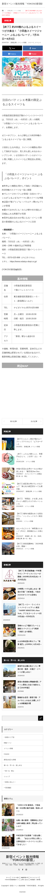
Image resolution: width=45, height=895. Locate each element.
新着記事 (14, 42)
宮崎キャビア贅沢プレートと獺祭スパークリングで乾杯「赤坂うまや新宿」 (29, 629)
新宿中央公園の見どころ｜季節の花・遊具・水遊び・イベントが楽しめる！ (29, 669)
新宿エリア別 (9, 737)
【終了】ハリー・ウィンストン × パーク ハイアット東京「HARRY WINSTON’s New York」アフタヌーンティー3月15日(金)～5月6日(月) (30, 610)
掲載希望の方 (24, 877)
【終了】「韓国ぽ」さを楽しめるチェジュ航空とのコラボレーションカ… (29, 501)
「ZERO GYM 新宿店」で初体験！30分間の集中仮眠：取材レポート (29, 808)
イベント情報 (21, 42)
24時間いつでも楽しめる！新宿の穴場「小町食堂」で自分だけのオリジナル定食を (29, 592)
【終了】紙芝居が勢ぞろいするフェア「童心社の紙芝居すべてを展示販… (29, 486)
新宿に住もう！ (10, 782)
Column (6, 754)
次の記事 (34, 421)
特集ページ (7, 743)
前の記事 (13, 421)
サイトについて (34, 877)
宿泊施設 (8, 788)
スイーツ (31, 42)
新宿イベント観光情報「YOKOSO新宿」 (22, 858)
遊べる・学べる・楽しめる (13, 765)
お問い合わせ (24, 879)
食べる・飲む (23, 476)
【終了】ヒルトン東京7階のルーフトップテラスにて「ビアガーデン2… (29, 441)
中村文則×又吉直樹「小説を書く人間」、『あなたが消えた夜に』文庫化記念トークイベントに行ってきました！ (29, 839)
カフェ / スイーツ (31, 474)
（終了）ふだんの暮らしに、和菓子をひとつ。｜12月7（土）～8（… (29, 456)
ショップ (7, 776)
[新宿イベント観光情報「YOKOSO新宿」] (22, 4)
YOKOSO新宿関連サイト (12, 879)
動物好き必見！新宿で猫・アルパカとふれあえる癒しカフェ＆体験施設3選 (29, 700)
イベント (38, 42)
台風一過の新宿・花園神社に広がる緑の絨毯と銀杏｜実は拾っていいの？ (29, 823)
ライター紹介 (15, 877)
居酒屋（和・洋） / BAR (33, 536)
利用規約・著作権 (35, 879)
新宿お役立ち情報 (10, 760)
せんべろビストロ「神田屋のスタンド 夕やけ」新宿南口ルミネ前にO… (29, 531)
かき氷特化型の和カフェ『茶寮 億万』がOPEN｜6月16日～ (30, 642)
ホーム (8, 877)
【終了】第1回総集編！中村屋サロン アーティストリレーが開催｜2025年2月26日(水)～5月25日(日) (29, 575)
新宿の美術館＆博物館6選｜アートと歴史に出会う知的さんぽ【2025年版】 (29, 685)
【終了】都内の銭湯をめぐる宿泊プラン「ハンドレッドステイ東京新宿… (29, 516)
